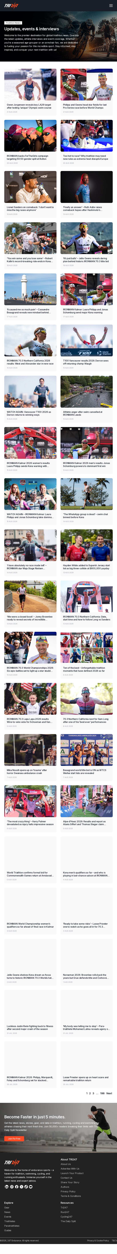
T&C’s (114, 1240)
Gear (6, 1207)
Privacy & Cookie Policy (98, 1240)
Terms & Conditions (71, 1196)
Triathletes (9, 1221)
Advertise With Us (70, 1168)
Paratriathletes (11, 1225)
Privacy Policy (68, 1191)
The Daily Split (68, 1221)
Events (7, 1216)
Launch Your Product (72, 1173)
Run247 (65, 1212)
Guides (7, 1230)
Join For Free (14, 1138)
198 (102, 1093)
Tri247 (64, 1207)
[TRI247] (11, 5)
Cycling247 (66, 1216)
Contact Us (66, 1177)
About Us (66, 1164)
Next (109, 1093)
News (7, 1212)
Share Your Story (70, 1182)
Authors (65, 1186)
